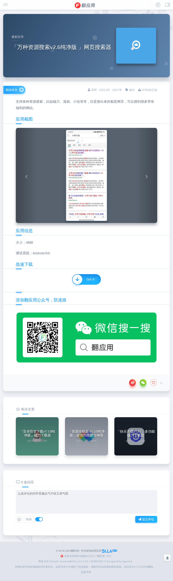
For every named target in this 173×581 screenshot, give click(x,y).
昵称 (29, 519)
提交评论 (147, 519)
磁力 (132, 90)
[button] (26, 175)
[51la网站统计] (109, 550)
